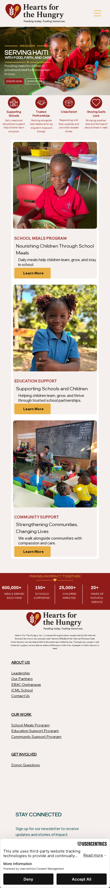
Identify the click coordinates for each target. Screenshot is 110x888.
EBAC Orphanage (26, 684)
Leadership (20, 673)
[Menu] (98, 13)
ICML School (22, 690)
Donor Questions (25, 765)
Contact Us (20, 696)
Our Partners (22, 678)
